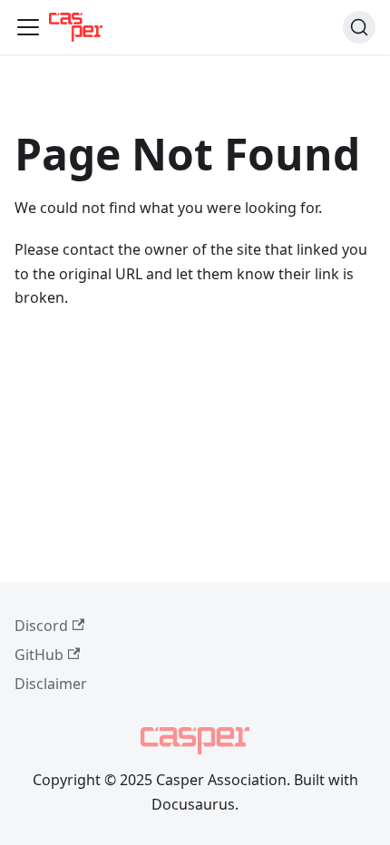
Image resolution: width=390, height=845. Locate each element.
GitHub (39, 655)
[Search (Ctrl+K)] (359, 27)
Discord (41, 626)
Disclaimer (51, 684)
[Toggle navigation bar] (28, 27)
